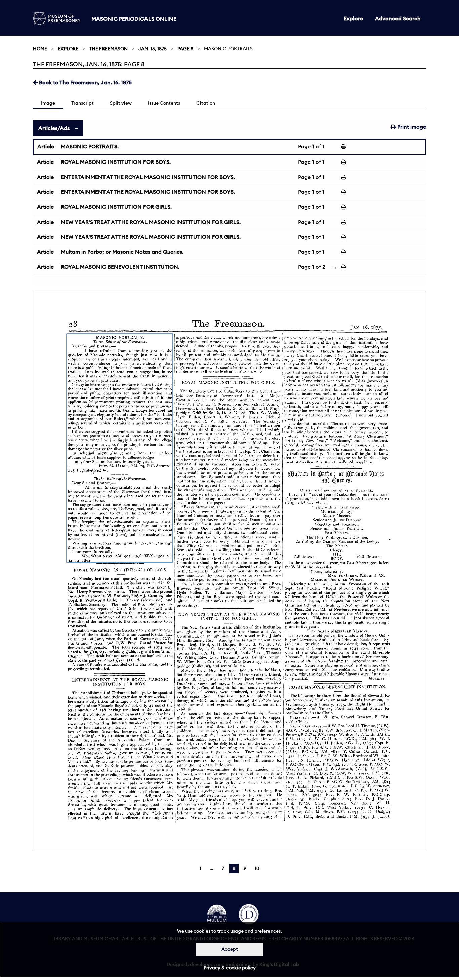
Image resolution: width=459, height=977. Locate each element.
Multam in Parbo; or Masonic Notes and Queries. (122, 251)
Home (40, 49)
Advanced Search (398, 18)
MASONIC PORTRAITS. (90, 146)
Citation (205, 103)
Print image (411, 126)
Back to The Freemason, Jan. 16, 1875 (85, 82)
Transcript (82, 103)
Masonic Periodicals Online (133, 18)
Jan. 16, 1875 (152, 49)
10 (257, 868)
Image (48, 103)
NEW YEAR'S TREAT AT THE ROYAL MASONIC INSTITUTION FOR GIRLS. (151, 222)
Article (45, 146)
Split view (121, 103)
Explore (353, 18)
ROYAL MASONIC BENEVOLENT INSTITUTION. (120, 266)
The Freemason (108, 49)
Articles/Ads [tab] (54, 128)
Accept (229, 949)
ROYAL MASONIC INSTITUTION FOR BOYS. (116, 161)
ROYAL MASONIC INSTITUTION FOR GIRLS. (116, 206)
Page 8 (185, 49)
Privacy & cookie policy (230, 968)
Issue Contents (164, 103)
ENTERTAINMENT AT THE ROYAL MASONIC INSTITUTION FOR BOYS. (148, 177)
